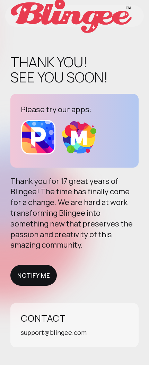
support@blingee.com (54, 332)
